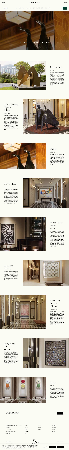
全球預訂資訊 (8, 433)
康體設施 (38, 8)
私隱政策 (53, 429)
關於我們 (26, 425)
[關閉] (67, 447)
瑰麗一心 (26, 427)
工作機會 (27, 431)
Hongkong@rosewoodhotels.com (10, 431)
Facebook (40, 425)
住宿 (27, 8)
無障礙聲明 (54, 425)
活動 (46, 8)
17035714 (10, 441)
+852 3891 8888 (8, 429)
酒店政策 (53, 431)
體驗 (42, 8)
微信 (39, 429)
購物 (49, 8)
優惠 (23, 8)
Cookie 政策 (54, 427)
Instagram (40, 427)
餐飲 (33, 8)
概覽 (20, 8)
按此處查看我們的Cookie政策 (19, 448)
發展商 (26, 429)
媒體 (25, 433)
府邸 (30, 8)
